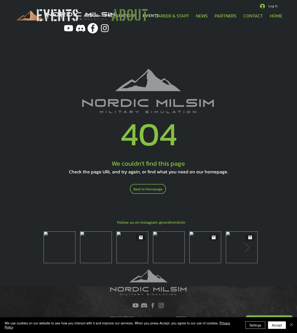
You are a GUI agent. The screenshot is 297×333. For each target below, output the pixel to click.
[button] (91, 15)
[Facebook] (152, 305)
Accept (277, 325)
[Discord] (144, 305)
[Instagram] (161, 305)
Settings (255, 325)
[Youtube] (68, 28)
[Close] (291, 325)
